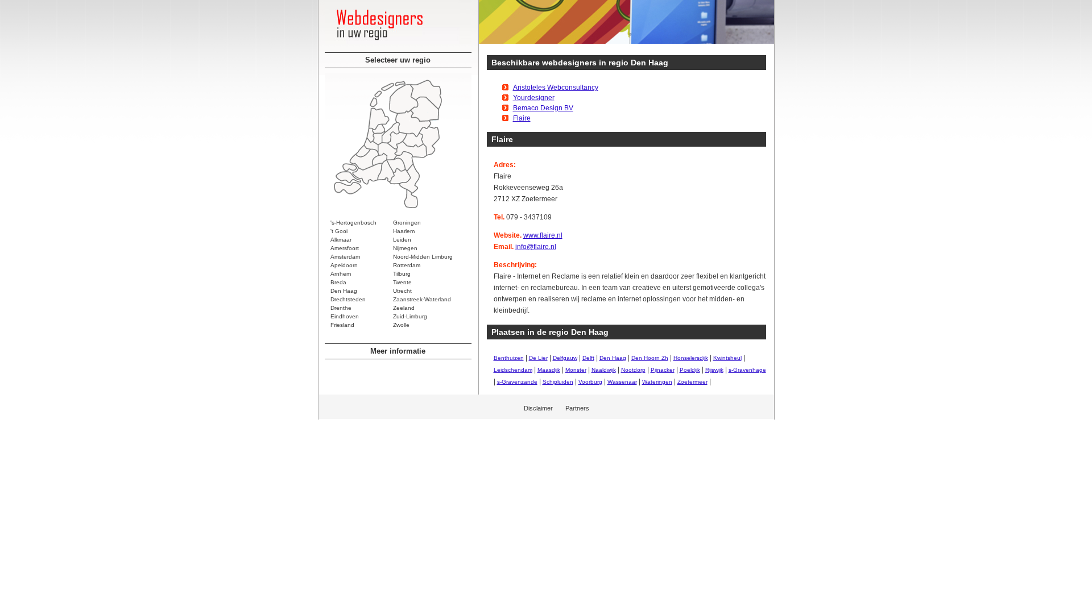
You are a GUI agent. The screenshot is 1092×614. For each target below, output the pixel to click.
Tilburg (402, 274)
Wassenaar (622, 382)
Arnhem (340, 274)
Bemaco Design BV (543, 108)
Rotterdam (406, 265)
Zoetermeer (692, 382)
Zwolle (401, 325)
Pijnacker (663, 370)
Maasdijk (548, 370)
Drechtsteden (348, 299)
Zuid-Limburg (410, 316)
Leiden (402, 240)
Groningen (407, 222)
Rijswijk (714, 370)
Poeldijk (690, 370)
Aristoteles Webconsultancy (555, 88)
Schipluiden (558, 382)
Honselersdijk (690, 358)
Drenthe (340, 308)
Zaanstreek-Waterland (422, 299)
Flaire (522, 118)
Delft (588, 358)
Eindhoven (344, 316)
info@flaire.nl (535, 247)
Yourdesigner (534, 98)
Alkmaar (340, 240)
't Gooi (339, 231)
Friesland (342, 325)
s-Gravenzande (517, 382)
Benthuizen (509, 358)
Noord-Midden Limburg (423, 257)
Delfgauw (565, 358)
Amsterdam (345, 257)
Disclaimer (538, 408)
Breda (338, 282)
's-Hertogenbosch (353, 222)
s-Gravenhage (747, 370)
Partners (577, 408)
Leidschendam (513, 370)
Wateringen (657, 382)
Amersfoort (344, 248)
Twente (402, 282)
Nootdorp (633, 370)
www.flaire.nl (542, 235)
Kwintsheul (727, 358)
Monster (575, 370)
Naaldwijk (604, 370)
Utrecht (402, 291)
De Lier (538, 358)
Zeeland (404, 308)
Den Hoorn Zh (649, 358)
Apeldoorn (344, 265)
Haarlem (404, 231)
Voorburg (590, 382)
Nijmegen (405, 248)
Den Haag (343, 291)
